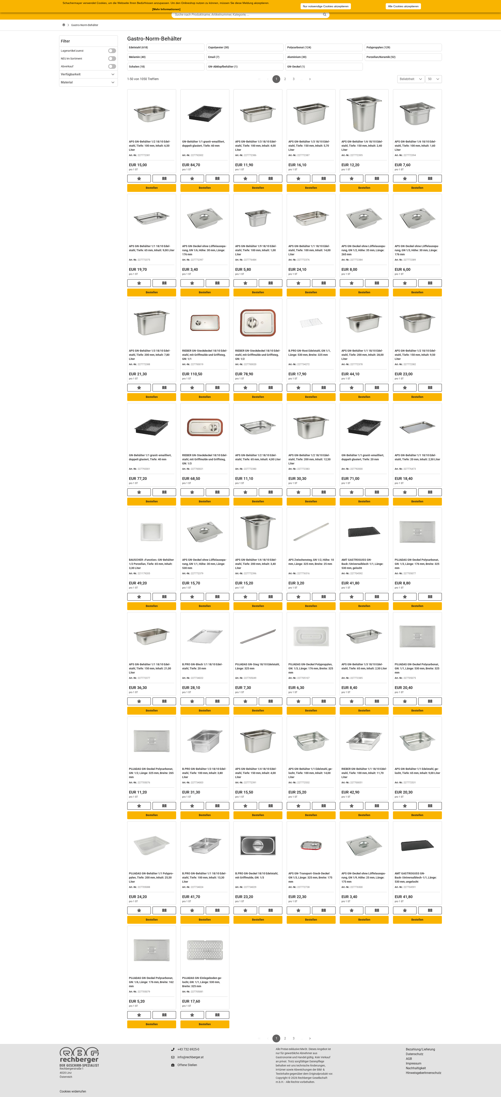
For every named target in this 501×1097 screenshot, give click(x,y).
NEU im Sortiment (71, 58)
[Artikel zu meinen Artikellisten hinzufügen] (139, 178)
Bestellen (152, 187)
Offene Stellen (187, 1065)
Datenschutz (414, 1054)
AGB (409, 1059)
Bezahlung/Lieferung (420, 1049)
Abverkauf (67, 66)
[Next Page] (310, 79)
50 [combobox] (430, 79)
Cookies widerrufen (73, 1091)
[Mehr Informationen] (166, 9)
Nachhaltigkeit (416, 1068)
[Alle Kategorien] (63, 25)
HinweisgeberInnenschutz (423, 1073)
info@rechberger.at (191, 1057)
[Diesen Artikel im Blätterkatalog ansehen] (164, 178)
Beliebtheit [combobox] (407, 79)
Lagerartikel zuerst (72, 50)
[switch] (112, 50)
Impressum (413, 1063)
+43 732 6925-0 (188, 1049)
